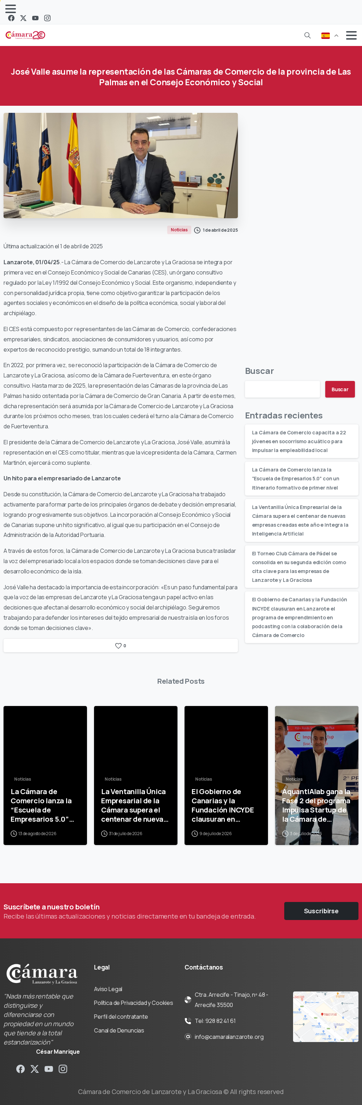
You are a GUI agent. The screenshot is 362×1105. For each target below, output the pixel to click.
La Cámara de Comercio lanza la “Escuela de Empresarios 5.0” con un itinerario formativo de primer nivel (295, 478)
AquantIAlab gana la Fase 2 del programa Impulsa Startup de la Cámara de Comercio (316, 805)
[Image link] (325, 1016)
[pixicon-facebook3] (20, 1069)
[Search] (307, 35)
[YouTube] (35, 18)
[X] (23, 18)
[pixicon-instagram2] (63, 1069)
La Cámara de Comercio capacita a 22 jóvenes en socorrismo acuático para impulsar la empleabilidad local (299, 441)
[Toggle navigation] (11, 9)
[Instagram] (47, 18)
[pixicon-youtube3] (49, 1069)
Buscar (259, 370)
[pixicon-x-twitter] (35, 1069)
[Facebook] (11, 18)
